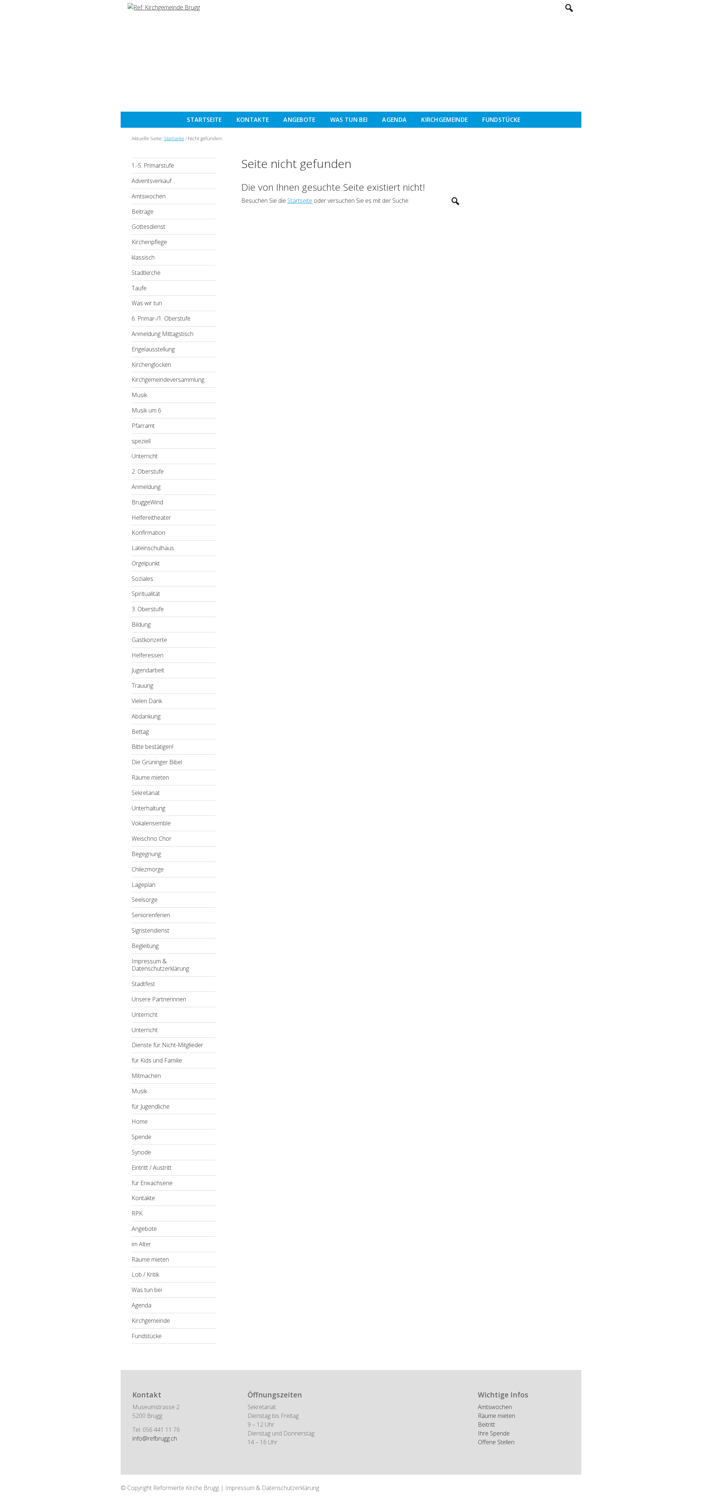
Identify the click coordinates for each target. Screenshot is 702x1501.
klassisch (143, 257)
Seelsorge (145, 900)
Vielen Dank (147, 701)
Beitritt (486, 1424)
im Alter (141, 1244)
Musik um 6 (146, 410)
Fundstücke (147, 1336)
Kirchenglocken (151, 365)
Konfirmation (148, 533)
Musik (139, 395)
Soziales (142, 579)
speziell (141, 441)
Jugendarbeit (148, 670)
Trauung (142, 686)
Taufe (139, 288)
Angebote (144, 1229)
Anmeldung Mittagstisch (162, 334)
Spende (141, 1137)
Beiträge (143, 212)
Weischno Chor (151, 838)
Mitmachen (146, 1076)
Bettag (140, 732)
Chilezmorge (148, 869)
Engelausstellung (153, 349)
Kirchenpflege (149, 242)
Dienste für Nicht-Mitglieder (167, 1045)
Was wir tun (147, 303)
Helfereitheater (151, 518)
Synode (141, 1152)
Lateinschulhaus (153, 548)
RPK (137, 1213)
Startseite (299, 201)
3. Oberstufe (148, 609)
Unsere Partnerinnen (159, 999)
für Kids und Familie (157, 1060)
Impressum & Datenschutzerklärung (160, 965)
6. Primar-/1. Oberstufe (161, 318)
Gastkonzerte (149, 640)
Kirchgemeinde (151, 1321)
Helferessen (147, 655)
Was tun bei (147, 1290)
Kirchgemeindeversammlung (168, 380)
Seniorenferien (151, 915)
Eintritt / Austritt (151, 1168)
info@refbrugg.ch (154, 1438)
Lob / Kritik (145, 1274)
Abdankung (146, 716)
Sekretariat (146, 793)
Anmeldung (146, 487)
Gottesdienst (148, 227)
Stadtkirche (146, 273)
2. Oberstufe (148, 471)
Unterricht (145, 456)
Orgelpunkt (146, 563)
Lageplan (143, 885)
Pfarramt (143, 426)
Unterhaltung (148, 808)
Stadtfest (143, 984)
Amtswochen (149, 196)
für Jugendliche (151, 1106)
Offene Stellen (496, 1442)
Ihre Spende (494, 1433)
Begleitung (145, 946)
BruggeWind (147, 502)
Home (140, 1121)
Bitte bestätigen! (152, 747)
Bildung (141, 624)
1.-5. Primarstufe (153, 165)
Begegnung (146, 854)
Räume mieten (150, 777)
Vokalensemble (151, 823)
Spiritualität (146, 594)
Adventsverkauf (151, 181)
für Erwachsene (152, 1183)
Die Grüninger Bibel (157, 762)
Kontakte (143, 1198)
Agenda (141, 1305)
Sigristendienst (150, 930)
